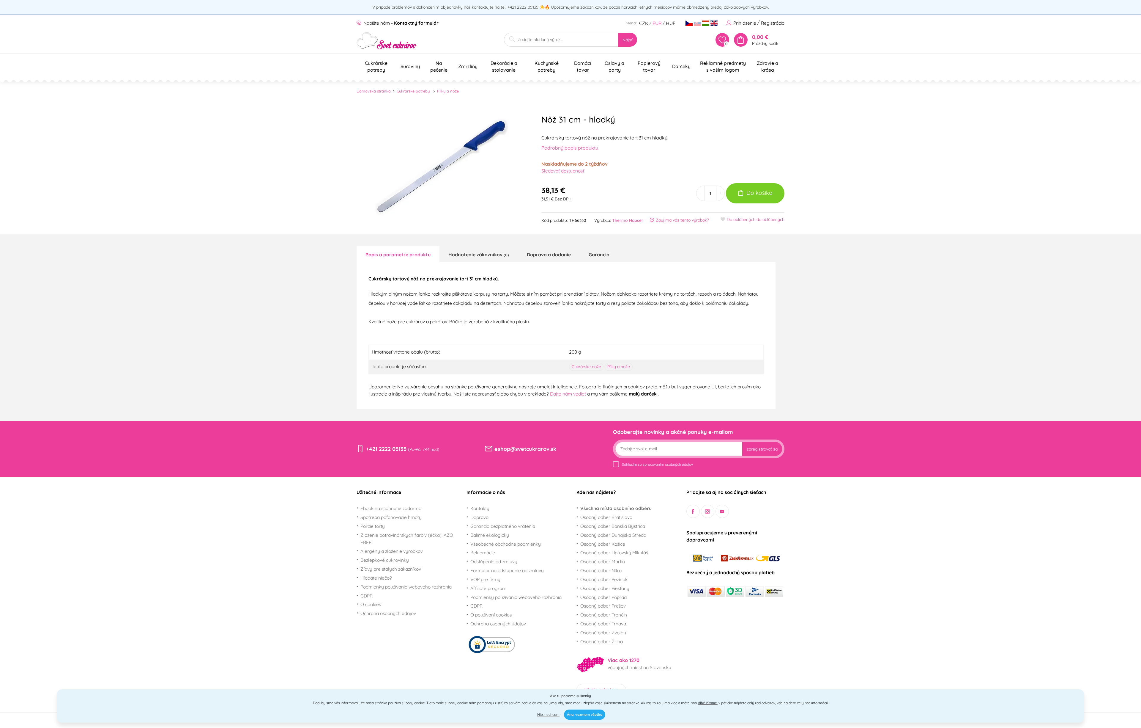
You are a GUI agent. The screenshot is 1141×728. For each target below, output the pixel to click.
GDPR (366, 596)
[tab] (398, 254)
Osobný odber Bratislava (606, 517)
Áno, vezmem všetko (584, 714)
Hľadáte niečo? (376, 578)
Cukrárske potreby (413, 91)
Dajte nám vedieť (568, 394)
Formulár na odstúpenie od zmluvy (507, 570)
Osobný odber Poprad (603, 597)
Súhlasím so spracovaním (657, 464)
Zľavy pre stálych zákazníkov (390, 569)
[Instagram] (707, 511)
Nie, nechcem (548, 714)
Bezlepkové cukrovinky (384, 560)
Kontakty (479, 508)
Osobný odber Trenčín (603, 615)
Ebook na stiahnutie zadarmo (390, 508)
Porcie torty (372, 526)
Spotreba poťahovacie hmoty (391, 517)
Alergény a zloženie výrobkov (391, 551)
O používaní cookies (491, 615)
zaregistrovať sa (762, 449)
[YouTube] (722, 511)
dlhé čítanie (707, 703)
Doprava (479, 517)
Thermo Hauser (627, 220)
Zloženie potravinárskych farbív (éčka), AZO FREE (406, 538)
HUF (670, 23)
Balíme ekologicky (489, 535)
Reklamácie (482, 553)
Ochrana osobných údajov (388, 613)
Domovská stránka (374, 91)
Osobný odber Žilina (601, 641)
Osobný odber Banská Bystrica (612, 526)
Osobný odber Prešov (603, 606)
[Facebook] (693, 511)
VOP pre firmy (485, 579)
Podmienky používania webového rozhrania (406, 587)
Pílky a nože (448, 91)
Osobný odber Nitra (601, 570)
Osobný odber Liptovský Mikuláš (614, 553)
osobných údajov (679, 464)
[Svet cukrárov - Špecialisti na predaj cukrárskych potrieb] (387, 41)
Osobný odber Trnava (603, 624)
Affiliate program (488, 588)
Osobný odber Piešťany (604, 588)
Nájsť (627, 40)
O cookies (370, 604)
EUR (657, 23)
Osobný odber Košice (602, 544)
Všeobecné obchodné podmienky (505, 544)
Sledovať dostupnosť (562, 171)
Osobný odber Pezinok (604, 579)
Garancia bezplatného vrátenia (502, 526)
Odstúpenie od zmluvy (493, 561)
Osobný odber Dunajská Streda (613, 535)
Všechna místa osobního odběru (616, 508)
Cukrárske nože (586, 366)
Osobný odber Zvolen (603, 633)
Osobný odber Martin (602, 561)
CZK (643, 23)
